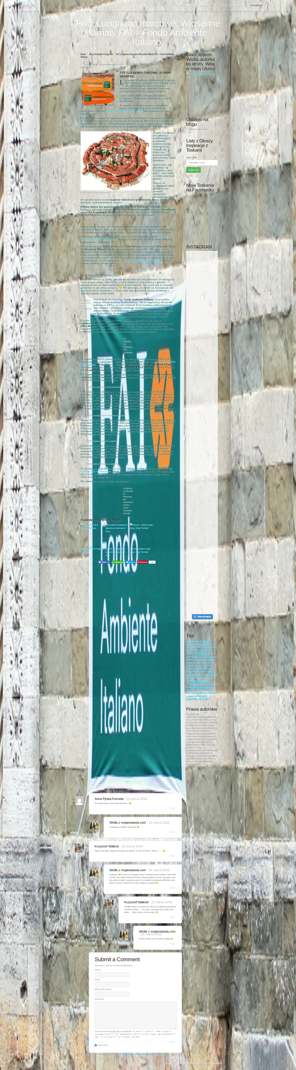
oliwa (193, 668)
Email (97, 980)
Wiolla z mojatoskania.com (104, 64)
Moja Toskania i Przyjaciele (101, 54)
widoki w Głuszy (194, 689)
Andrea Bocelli (196, 641)
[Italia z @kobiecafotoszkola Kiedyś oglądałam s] (202, 537)
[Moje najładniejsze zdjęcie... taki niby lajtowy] (202, 357)
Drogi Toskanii (220, 5)
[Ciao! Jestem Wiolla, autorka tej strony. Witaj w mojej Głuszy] (202, 92)
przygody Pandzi (205, 671)
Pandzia (198, 668)
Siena (202, 674)
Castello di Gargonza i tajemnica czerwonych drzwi (115, 551)
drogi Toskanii (197, 650)
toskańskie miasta (197, 683)
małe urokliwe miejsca (199, 662)
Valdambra (198, 686)
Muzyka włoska (236, 5)
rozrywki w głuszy (192, 674)
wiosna (197, 693)
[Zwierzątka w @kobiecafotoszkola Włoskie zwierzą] (202, 507)
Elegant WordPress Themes (188, 1063)
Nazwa (98, 970)
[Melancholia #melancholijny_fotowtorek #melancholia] (202, 327)
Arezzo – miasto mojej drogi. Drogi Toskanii (140, 550)
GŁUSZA (203, 656)
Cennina (209, 647)
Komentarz (99, 999)
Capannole (189, 647)
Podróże (163, 64)
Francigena (194, 657)
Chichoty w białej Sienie (198, 129)
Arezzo (204, 640)
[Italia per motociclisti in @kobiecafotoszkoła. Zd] (202, 567)
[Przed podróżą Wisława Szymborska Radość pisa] (202, 477)
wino (193, 693)
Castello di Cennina (199, 647)
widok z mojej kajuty (208, 690)
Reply (172, 808)
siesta (205, 674)
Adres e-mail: (191, 157)
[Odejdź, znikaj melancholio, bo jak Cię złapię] (202, 296)
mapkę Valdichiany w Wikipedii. (124, 111)
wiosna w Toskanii (207, 693)
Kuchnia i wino (205, 5)
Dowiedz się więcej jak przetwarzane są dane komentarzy (142, 1054)
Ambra (188, 641)
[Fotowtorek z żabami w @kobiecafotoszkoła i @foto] (202, 597)
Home (178, 5)
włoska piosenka (189, 696)
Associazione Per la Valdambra (199, 644)
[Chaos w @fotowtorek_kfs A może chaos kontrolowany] (202, 447)
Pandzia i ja (205, 668)
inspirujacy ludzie (207, 659)
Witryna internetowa (103, 989)
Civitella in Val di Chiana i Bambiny (92, 550)
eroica (205, 653)
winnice (189, 693)
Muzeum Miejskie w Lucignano (142, 260)
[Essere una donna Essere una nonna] (202, 387)
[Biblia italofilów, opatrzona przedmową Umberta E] (202, 266)
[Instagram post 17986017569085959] (202, 417)
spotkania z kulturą (202, 677)
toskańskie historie (199, 680)
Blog (185, 5)
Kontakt (193, 5)
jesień (188, 663)
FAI (114, 275)
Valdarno (208, 687)
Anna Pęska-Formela (109, 798)
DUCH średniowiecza (197, 651)
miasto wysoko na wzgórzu (200, 665)
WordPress (217, 1063)
